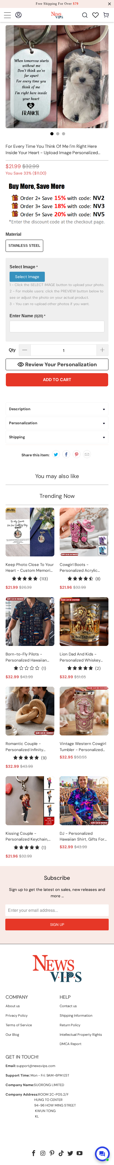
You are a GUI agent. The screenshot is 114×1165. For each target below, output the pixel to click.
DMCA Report (70, 1044)
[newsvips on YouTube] (80, 1154)
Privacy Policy (17, 1015)
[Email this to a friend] (87, 454)
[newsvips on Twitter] (70, 1154)
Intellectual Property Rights (81, 1034)
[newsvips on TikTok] (61, 1154)
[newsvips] (57, 15)
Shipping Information (76, 1015)
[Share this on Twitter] (56, 454)
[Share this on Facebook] (66, 454)
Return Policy (70, 1025)
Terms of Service (19, 1025)
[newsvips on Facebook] (34, 1154)
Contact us (68, 1006)
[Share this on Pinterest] (77, 454)
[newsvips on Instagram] (43, 1154)
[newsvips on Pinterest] (52, 1154)
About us (13, 1006)
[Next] (104, 76)
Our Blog (12, 1034)
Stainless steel (24, 246)
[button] (57, 267)
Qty (12, 350)
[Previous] (9, 76)
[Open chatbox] (102, 1153)
